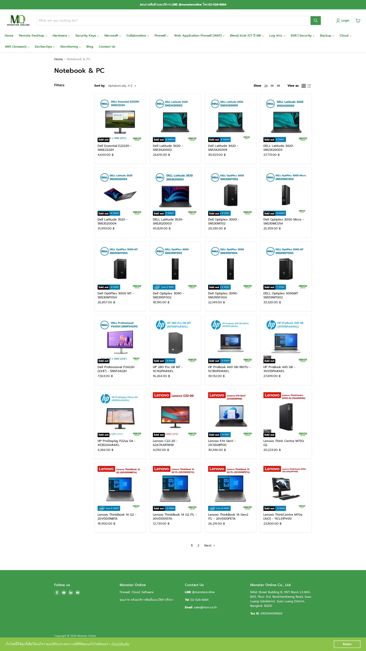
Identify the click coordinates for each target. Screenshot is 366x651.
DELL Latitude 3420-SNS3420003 (278, 148)
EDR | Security (302, 35)
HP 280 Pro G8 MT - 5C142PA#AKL (168, 369)
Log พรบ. (276, 35)
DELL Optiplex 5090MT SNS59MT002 (280, 295)
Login (345, 20)
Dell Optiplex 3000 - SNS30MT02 (223, 221)
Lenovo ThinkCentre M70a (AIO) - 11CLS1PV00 (282, 516)
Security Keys (86, 35)
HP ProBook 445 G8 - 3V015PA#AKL (279, 369)
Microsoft (111, 35)
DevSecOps (44, 46)
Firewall (161, 35)
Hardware (60, 35)
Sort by (99, 85)
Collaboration (136, 35)
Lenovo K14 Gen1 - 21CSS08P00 (222, 443)
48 (278, 86)
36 (272, 86)
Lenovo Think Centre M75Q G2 (283, 443)
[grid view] (303, 86)
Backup (326, 35)
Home (9, 35)
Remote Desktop (32, 35)
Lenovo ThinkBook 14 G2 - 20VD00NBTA (117, 516)
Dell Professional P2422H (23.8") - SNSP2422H (116, 369)
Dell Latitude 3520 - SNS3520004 (113, 221)
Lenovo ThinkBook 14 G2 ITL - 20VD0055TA (175, 516)
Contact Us (107, 46)
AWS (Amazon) (16, 46)
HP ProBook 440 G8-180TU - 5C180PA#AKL (229, 369)
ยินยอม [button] (347, 644)
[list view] (309, 86)
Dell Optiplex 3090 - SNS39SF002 (168, 295)
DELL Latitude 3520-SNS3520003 (168, 221)
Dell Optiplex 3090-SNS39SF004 (223, 295)
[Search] (316, 20)
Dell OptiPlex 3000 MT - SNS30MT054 (116, 295)
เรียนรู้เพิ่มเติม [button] (120, 644)
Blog (89, 46)
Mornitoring (69, 46)
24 (265, 86)
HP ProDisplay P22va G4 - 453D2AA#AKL (117, 443)
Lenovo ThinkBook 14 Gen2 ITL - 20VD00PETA (228, 516)
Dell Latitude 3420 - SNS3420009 (223, 148)
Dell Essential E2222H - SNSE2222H (115, 148)
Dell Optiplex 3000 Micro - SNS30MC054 (283, 221)
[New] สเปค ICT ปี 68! (246, 35)
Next (208, 545)
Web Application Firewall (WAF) (198, 35)
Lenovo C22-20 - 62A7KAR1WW (165, 443)
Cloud (345, 35)
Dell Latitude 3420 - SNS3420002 (168, 148)
